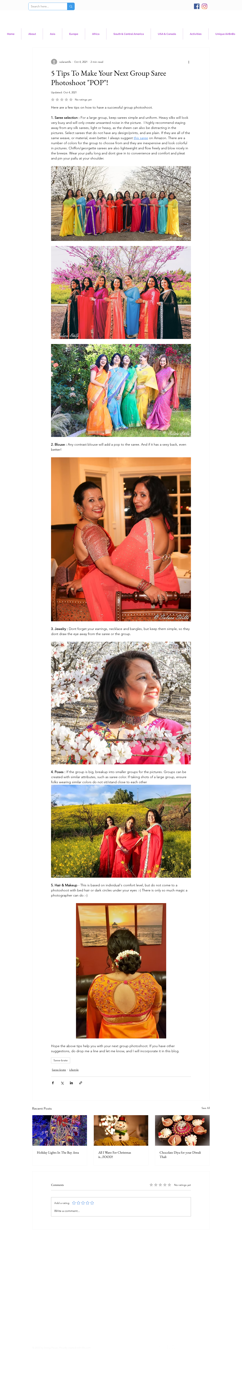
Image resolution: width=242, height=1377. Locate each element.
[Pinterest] (169, 1347)
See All (206, 1108)
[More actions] (188, 62)
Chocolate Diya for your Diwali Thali (180, 1154)
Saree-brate (61, 1060)
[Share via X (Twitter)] (62, 1083)
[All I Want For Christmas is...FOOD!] (121, 1130)
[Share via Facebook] (53, 1083)
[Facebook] (196, 6)
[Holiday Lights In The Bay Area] (59, 1130)
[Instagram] (204, 6)
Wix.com (86, 1347)
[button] (167, 34)
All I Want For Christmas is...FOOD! (114, 1154)
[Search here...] (70, 6)
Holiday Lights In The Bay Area (58, 1152)
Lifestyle (74, 1069)
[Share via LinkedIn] (71, 1083)
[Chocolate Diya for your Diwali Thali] (182, 1130)
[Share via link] (80, 1083)
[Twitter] (174, 1347)
